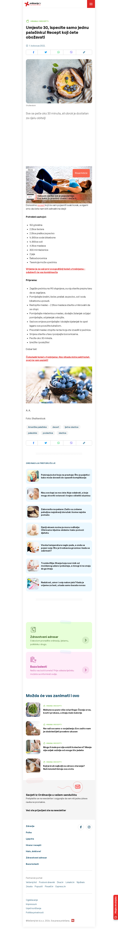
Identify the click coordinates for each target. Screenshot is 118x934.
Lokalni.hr (70, 882)
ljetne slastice (71, 427)
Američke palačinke (37, 427)
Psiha (29, 832)
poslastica (48, 433)
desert (56, 427)
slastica (62, 433)
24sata (29, 886)
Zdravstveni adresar (36, 857)
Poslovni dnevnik (47, 882)
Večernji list (31, 882)
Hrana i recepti (33, 845)
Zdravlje (30, 826)
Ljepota (30, 839)
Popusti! (39, 886)
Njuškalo (81, 882)
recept (41, 205)
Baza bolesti (32, 864)
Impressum (31, 904)
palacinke (32, 433)
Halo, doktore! (33, 851)
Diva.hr (60, 882)
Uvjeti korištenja (33, 908)
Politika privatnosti (35, 912)
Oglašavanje (32, 900)
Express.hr (61, 886)
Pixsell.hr (49, 886)
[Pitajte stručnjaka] (115, 907)
